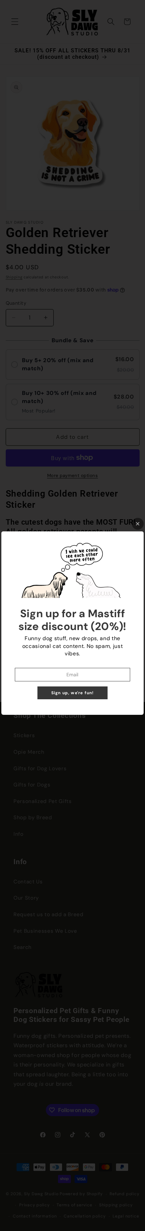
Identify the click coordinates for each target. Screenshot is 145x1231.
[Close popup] (138, 524)
